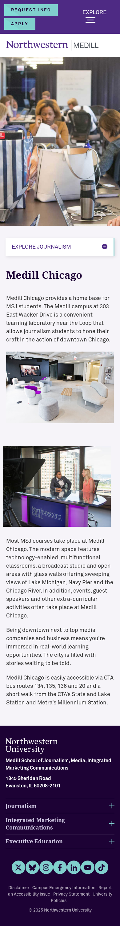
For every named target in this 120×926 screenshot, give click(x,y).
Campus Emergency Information (63, 888)
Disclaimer (18, 888)
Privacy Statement (71, 894)
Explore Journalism (41, 247)
